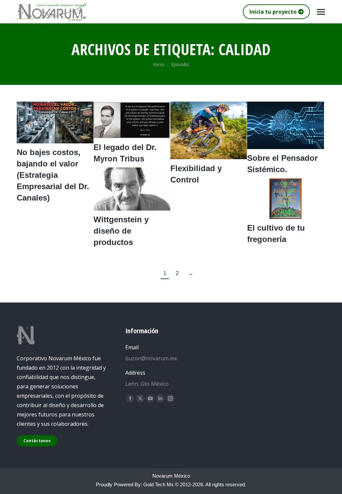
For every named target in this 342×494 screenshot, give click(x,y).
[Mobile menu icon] (321, 12)
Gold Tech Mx (158, 484)
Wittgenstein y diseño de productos (121, 231)
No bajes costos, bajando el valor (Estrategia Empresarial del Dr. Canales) (53, 175)
